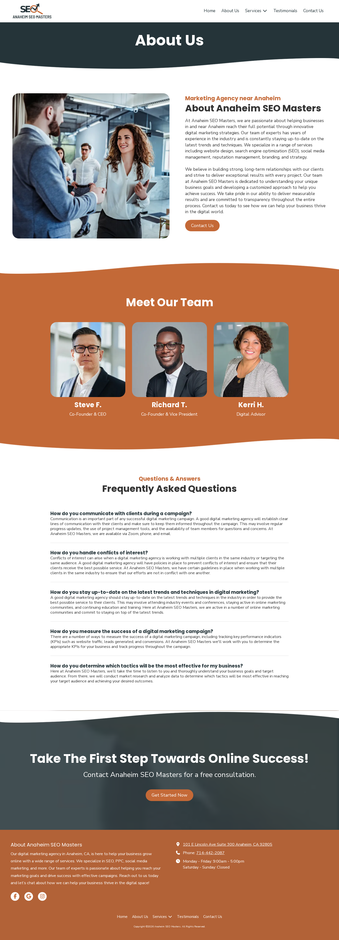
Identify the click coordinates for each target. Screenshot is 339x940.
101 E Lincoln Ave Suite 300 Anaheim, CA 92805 (227, 844)
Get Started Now (169, 795)
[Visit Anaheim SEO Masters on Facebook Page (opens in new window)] (15, 896)
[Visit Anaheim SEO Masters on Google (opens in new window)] (28, 896)
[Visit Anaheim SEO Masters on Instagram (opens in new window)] (42, 896)
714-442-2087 (210, 853)
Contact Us (202, 226)
